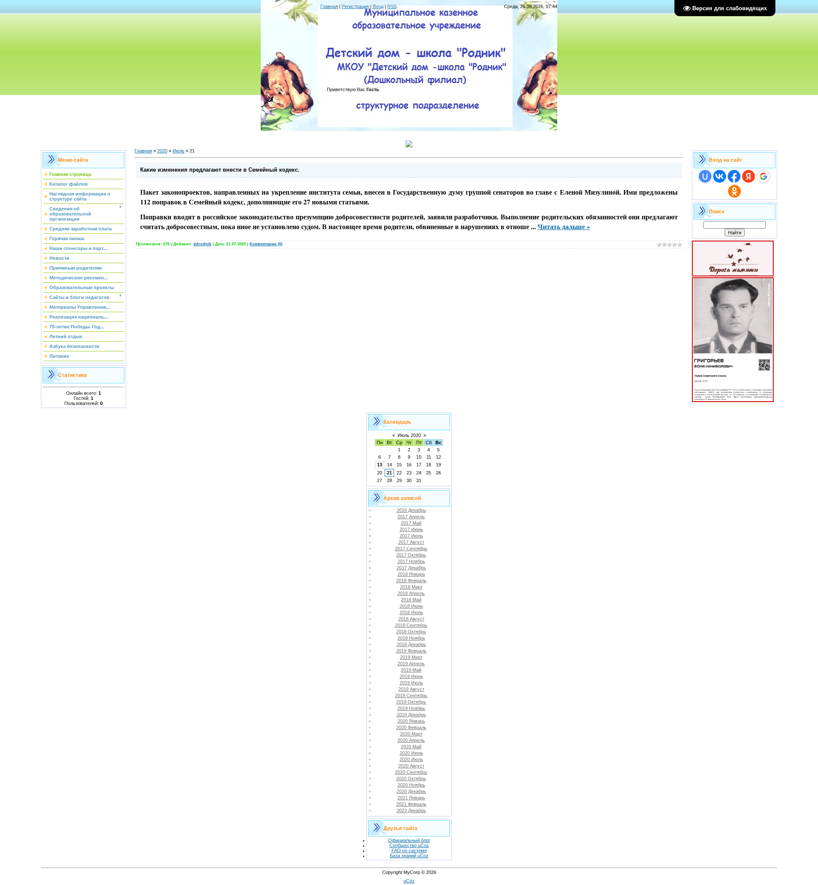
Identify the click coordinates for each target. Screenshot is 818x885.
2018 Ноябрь (411, 638)
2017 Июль (411, 535)
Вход (378, 6)
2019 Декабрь (411, 714)
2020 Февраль (411, 727)
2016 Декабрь (411, 510)
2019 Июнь (411, 676)
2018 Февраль (411, 580)
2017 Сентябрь (411, 548)
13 (379, 464)
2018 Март (411, 586)
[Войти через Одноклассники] (734, 191)
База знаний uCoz (409, 855)
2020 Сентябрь (411, 772)
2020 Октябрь (411, 778)
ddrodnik (202, 244)
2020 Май (411, 746)
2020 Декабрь (411, 791)
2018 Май (411, 599)
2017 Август (411, 542)
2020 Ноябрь (411, 784)
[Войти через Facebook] (734, 176)
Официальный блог (409, 840)
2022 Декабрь (411, 810)
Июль (178, 150)
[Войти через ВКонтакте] (719, 176)
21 (389, 472)
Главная (329, 6)
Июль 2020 (409, 435)
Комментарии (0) (266, 244)
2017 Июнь (411, 529)
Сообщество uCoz (409, 845)
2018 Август (411, 618)
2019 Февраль (411, 650)
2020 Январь (411, 721)
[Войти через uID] (705, 176)
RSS (392, 6)
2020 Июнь (411, 753)
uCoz (409, 880)
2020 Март (411, 733)
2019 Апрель (411, 663)
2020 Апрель (411, 740)
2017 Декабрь (411, 567)
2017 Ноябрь (411, 561)
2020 (162, 150)
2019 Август (411, 689)
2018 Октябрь (411, 631)
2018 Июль (411, 612)
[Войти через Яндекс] (748, 176)
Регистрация (355, 6)
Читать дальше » (564, 226)
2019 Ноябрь (411, 708)
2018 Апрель (411, 593)
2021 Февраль (411, 804)
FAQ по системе (409, 850)
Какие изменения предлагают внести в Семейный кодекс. (220, 170)
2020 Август (411, 765)
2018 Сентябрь (411, 625)
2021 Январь (411, 797)
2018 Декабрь (411, 644)
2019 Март (411, 657)
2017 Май (411, 523)
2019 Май (411, 669)
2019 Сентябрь (411, 695)
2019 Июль (411, 682)
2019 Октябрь (411, 701)
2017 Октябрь (411, 554)
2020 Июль (411, 759)
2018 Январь (411, 574)
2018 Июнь (411, 606)
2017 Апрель (411, 516)
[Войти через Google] (763, 176)
